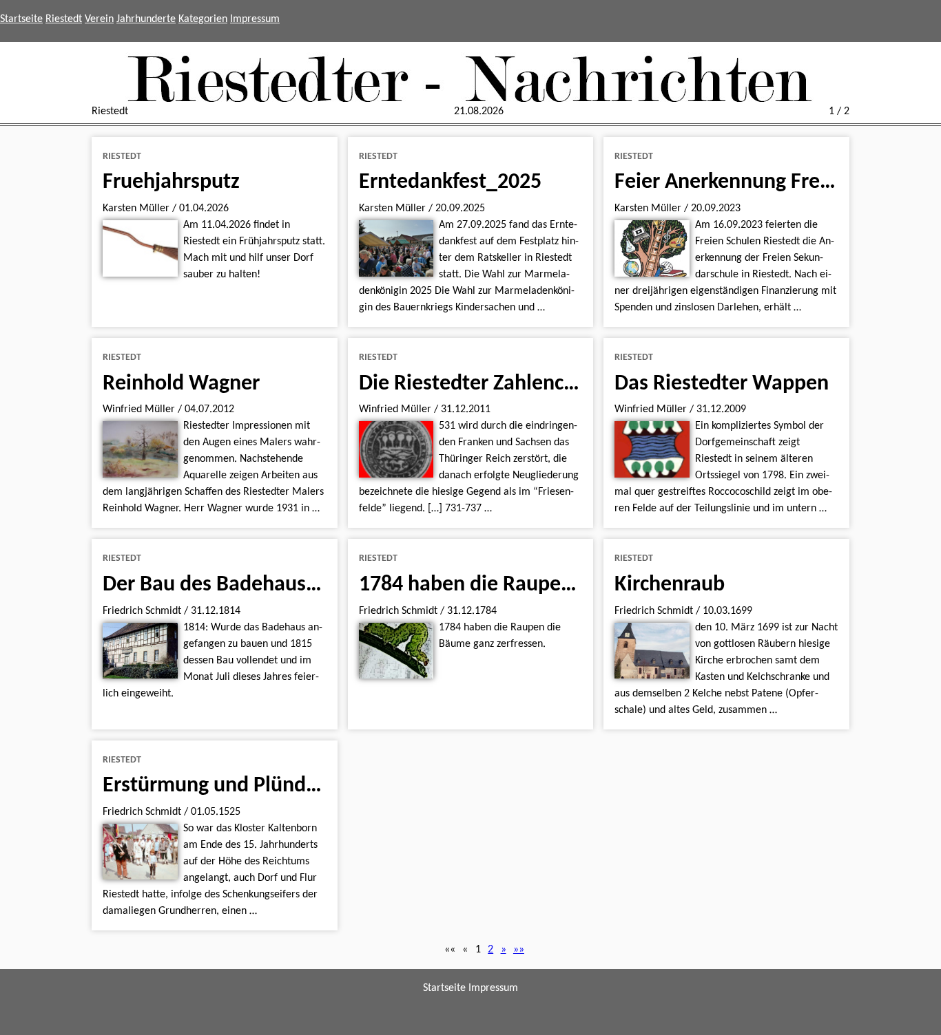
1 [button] (478, 949)
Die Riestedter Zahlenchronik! (494, 384)
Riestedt (63, 19)
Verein (99, 19)
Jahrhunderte (146, 19)
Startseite (21, 19)
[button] (449, 949)
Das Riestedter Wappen (721, 384)
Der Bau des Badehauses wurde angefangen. (304, 585)
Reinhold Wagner (181, 384)
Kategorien (202, 19)
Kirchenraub (669, 585)
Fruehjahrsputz (171, 182)
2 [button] (490, 949)
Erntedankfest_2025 (450, 182)
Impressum (255, 19)
